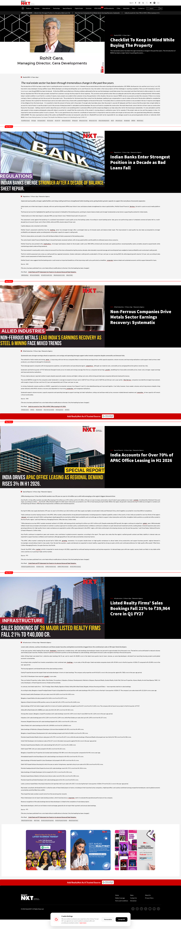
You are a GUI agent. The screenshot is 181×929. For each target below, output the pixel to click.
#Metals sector (25, 409)
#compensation (41, 120)
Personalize (108, 919)
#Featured (74, 120)
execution (140, 392)
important (71, 798)
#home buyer (119, 120)
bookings (70, 662)
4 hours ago (128, 307)
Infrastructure (27, 642)
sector (48, 359)
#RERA (133, 120)
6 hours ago (128, 450)
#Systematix (39, 409)
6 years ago (126, 35)
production (70, 388)
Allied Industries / (119, 307)
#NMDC (67, 409)
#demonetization (66, 120)
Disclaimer (133, 901)
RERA (34, 86)
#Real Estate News (73, 820)
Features (28, 8)
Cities (118, 8)
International (46, 8)
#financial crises (83, 120)
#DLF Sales (36, 820)
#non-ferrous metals (49, 409)
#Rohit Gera (140, 120)
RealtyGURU (26, 77)
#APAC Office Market (63, 566)
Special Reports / (119, 450)
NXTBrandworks (109, 8)
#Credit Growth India (46, 275)
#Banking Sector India (59, 275)
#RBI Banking (24, 275)
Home (117, 895)
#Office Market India (51, 566)
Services (132, 206)
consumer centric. (74, 86)
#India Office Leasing (75, 566)
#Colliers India (40, 566)
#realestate (127, 120)
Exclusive (88, 8)
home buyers (24, 91)
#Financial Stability (34, 275)
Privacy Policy (149, 898)
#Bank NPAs (69, 275)
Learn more (83, 923)
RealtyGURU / (118, 35)
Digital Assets (79, 8)
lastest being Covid (151, 86)
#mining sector (59, 409)
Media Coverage (120, 898)
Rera (133, 8)
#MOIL (32, 409)
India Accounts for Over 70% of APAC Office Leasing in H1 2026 (77, 13)
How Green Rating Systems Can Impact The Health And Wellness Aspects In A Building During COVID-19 (56, 117)
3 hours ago (126, 152)
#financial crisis (93, 120)
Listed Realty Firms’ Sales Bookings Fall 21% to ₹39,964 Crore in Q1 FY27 (122, 13)
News (131, 895)
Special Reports (67, 8)
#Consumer (50, 120)
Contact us (141, 8)
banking (52, 230)
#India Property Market (61, 820)
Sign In (131, 3)
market (38, 549)
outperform (89, 366)
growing (64, 540)
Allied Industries (27, 351)
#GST (112, 120)
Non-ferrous (127, 380)
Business (36, 8)
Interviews (126, 8)
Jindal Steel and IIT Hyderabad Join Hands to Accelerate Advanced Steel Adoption (52, 272)
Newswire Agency (136, 152)
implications (47, 244)
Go (161, 8)
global (145, 523)
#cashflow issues (25, 120)
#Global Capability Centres (28, 566)
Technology (56, 8)
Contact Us (133, 898)
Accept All (121, 919)
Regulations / (118, 152)
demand (23, 517)
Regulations (26, 196)
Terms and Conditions (121, 901)
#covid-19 (57, 120)
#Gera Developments (104, 120)
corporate (110, 260)
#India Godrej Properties (47, 820)
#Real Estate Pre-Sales (26, 820)
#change (33, 120)
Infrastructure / (119, 598)
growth (107, 370)
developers (53, 650)
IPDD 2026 (97, 8)
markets (135, 500)
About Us (148, 895)
